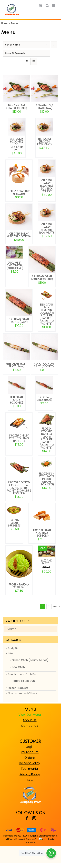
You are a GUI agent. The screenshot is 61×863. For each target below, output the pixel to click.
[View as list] (33, 61)
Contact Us (29, 726)
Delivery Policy (29, 763)
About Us (29, 720)
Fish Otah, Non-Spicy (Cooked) (44, 365)
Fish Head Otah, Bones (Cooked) (42, 277)
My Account (29, 752)
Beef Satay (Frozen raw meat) (44, 141)
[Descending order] (54, 44)
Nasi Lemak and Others (22, 693)
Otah (11, 653)
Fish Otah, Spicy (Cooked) (16, 399)
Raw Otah (18, 667)
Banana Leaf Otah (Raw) (44, 106)
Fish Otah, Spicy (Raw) (44, 398)
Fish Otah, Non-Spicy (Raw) (16, 365)
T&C (29, 780)
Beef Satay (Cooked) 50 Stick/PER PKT (17, 144)
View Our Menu (29, 715)
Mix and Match (46, 561)
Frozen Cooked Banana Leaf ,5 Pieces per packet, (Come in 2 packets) (46, 437)
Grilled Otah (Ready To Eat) (30, 660)
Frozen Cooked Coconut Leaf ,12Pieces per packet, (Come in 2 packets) (19, 487)
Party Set (14, 648)
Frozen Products (18, 688)
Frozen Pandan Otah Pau (19, 585)
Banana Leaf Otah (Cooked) (16, 106)
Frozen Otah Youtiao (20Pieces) (42, 532)
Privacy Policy (29, 774)
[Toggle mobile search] (47, 5)
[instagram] (34, 818)
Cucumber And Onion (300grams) (14, 265)
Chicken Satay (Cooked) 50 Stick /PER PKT (46, 185)
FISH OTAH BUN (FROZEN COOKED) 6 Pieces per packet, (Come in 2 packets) (46, 314)
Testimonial (29, 769)
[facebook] (27, 818)
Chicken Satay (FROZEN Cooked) (19, 235)
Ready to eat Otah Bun (22, 674)
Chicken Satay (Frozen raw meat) (46, 228)
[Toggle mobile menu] (54, 5)
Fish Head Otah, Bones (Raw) (19, 320)
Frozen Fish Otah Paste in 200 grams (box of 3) (46, 478)
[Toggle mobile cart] (40, 5)
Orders (29, 757)
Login (30, 746)
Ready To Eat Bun (23, 681)
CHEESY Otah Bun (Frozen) (19, 192)
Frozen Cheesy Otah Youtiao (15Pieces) (19, 438)
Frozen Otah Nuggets (14, 522)
